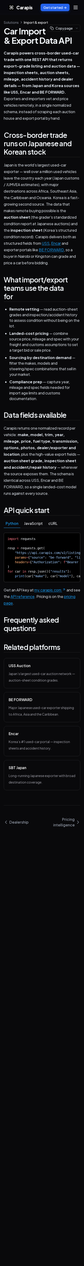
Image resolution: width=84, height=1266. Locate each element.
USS (45, 243)
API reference (22, 596)
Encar (56, 243)
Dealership (18, 822)
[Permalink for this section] (51, 151)
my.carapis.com (47, 589)
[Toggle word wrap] (73, 538)
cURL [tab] (52, 523)
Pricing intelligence (64, 822)
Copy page (64, 28)
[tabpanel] (42, 557)
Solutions (11, 22)
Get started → (55, 7)
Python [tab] (12, 523)
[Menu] (75, 7)
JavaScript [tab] (33, 523)
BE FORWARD (51, 249)
